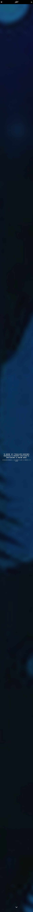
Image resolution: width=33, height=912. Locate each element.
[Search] (31, 2)
